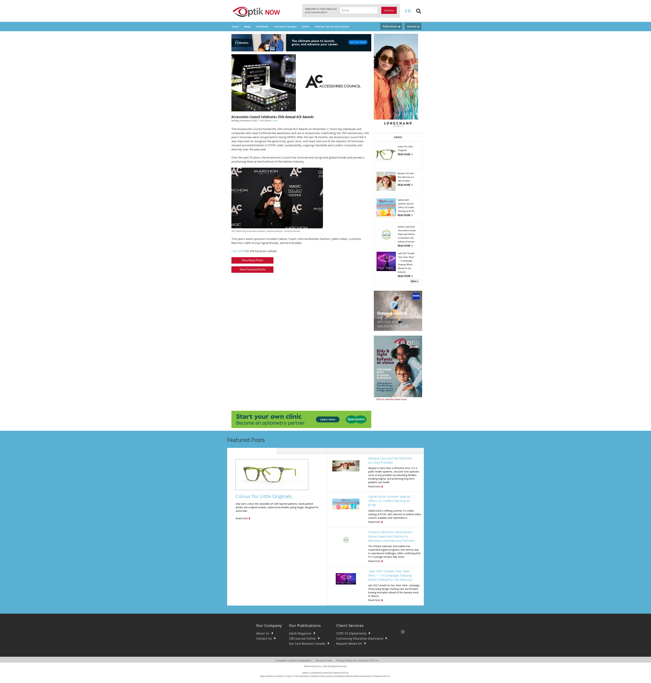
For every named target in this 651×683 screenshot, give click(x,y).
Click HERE (238, 251)
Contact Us (264, 638)
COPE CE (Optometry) (351, 633)
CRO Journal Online (302, 638)
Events (306, 26)
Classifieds (262, 26)
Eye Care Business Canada (307, 643)
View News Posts (252, 260)
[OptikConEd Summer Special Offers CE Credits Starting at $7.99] (386, 207)
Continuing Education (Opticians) (359, 638)
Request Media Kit (349, 643)
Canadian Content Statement (293, 660)
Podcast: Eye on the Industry (332, 26)
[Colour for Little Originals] (386, 154)
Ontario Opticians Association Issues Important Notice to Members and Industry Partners (407, 234)
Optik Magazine (300, 633)
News (247, 26)
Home (235, 26)
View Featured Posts (252, 269)
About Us (262, 633)
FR (408, 10)
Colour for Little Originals (263, 496)
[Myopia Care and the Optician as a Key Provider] (386, 181)
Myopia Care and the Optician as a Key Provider (406, 177)
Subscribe (389, 10)
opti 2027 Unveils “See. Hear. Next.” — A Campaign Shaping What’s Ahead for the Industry (390, 575)
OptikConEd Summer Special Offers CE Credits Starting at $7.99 (389, 500)
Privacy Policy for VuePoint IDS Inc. (357, 660)
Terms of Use (323, 660)
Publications (390, 26)
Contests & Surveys (285, 26)
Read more (242, 518)
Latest (398, 137)
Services (411, 26)
